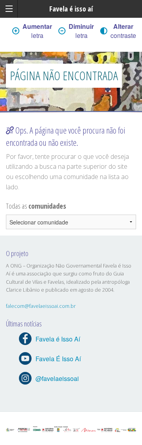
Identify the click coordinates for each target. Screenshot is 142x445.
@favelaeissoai (57, 378)
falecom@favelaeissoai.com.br (41, 305)
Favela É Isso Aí (58, 358)
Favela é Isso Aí (58, 338)
